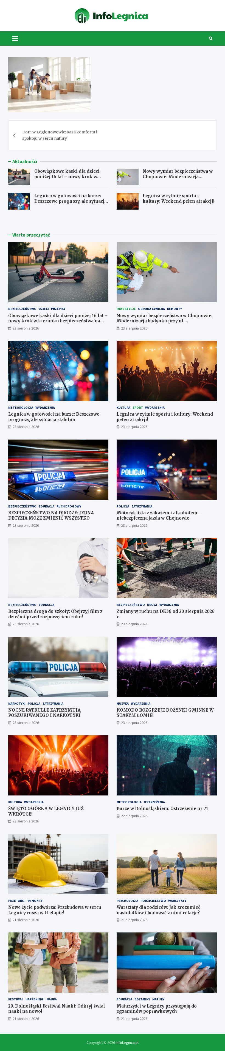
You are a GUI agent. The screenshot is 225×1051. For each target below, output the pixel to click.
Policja (123, 506)
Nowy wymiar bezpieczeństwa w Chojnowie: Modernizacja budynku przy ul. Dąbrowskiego (178, 177)
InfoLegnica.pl (127, 1042)
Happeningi (35, 999)
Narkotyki (17, 703)
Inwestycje (126, 309)
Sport (138, 407)
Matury (158, 999)
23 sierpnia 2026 (26, 328)
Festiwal (15, 999)
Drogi (152, 605)
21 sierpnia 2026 (26, 919)
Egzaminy (142, 999)
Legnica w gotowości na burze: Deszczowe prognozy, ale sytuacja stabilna (70, 201)
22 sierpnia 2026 (134, 815)
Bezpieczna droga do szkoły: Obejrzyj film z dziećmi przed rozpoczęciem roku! (55, 614)
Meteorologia (20, 407)
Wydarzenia (45, 407)
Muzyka (123, 703)
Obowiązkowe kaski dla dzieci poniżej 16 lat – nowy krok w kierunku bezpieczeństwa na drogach (67, 179)
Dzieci (44, 309)
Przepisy (58, 309)
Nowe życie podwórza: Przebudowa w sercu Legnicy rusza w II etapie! (54, 910)
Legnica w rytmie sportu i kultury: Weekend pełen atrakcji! (178, 198)
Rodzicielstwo (153, 901)
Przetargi (17, 901)
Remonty (174, 309)
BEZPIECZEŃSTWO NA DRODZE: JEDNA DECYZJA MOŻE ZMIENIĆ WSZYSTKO (51, 515)
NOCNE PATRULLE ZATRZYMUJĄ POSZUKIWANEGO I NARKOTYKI (44, 712)
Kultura (123, 407)
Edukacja (46, 506)
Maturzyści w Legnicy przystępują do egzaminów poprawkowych (157, 1008)
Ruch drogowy (69, 506)
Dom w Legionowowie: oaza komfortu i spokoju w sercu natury (59, 135)
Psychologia (127, 901)
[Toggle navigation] (15, 38)
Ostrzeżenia (154, 802)
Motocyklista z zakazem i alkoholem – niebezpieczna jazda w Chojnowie (159, 515)
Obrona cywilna (151, 309)
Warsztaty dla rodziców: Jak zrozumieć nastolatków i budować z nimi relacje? (158, 910)
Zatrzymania (141, 506)
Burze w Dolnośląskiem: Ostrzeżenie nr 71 (162, 808)
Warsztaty (177, 901)
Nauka (52, 999)
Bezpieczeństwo (22, 309)
